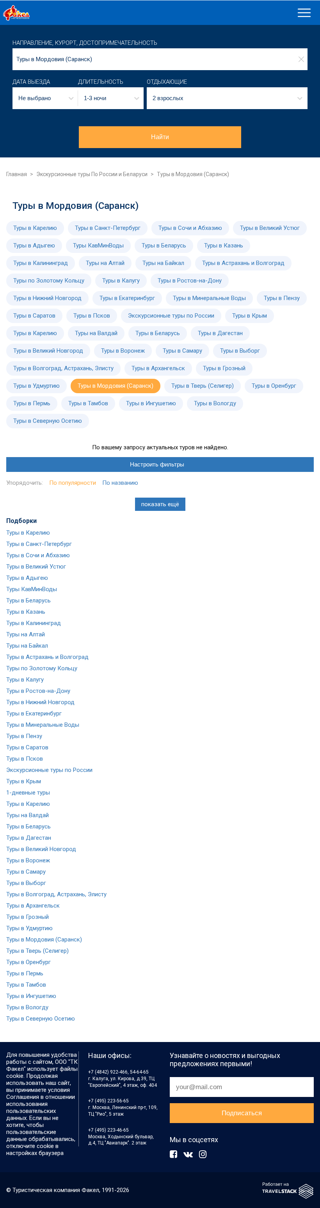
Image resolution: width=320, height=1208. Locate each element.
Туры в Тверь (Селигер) (202, 385)
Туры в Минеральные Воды (209, 298)
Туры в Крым (249, 315)
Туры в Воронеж (123, 350)
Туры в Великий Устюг (270, 227)
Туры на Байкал (163, 263)
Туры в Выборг (240, 350)
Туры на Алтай (105, 263)
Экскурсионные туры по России (171, 315)
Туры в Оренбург (274, 385)
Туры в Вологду (215, 403)
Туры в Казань (223, 245)
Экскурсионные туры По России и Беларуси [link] (92, 174)
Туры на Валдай (96, 333)
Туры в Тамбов (88, 403)
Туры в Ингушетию (151, 403)
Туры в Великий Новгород (48, 350)
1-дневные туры (28, 792)
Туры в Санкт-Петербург (107, 227)
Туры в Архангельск (158, 368)
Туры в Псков (91, 315)
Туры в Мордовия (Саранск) (115, 385)
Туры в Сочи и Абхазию (190, 227)
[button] (45, 98)
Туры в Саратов (34, 315)
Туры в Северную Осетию (47, 420)
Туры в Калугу (121, 280)
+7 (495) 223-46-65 (108, 1130)
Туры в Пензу (282, 298)
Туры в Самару (182, 350)
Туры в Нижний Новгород (47, 298)
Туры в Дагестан (220, 333)
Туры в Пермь (31, 403)
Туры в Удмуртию (36, 385)
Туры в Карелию (35, 227)
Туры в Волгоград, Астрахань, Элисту (63, 368)
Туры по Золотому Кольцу (48, 280)
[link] (147, 13)
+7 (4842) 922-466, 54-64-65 (118, 1072)
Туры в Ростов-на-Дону (190, 280)
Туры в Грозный (224, 368)
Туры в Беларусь (164, 245)
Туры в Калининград (40, 263)
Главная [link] (16, 174)
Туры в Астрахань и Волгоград (243, 263)
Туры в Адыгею (34, 245)
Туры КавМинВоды (98, 245)
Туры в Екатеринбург (127, 298)
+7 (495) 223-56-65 (108, 1101)
